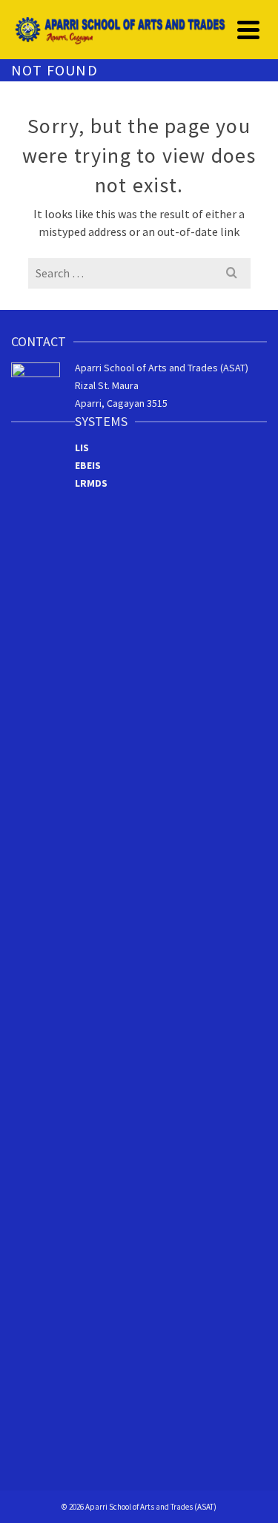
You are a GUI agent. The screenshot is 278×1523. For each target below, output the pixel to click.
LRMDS (91, 483)
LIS (82, 447)
